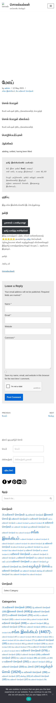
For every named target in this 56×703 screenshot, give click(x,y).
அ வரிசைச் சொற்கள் (13, 514)
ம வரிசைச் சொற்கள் (19, 561)
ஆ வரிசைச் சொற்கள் (34, 515)
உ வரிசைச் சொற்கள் (38, 519)
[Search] (51, 498)
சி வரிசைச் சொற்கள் (43, 637)
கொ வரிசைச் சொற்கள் (34, 627)
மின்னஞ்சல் (7, 459)
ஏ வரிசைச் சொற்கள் (22, 523)
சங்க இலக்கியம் (8, 91)
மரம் (3, 562)
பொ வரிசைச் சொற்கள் (43, 558)
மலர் (7, 562)
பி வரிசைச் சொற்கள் (30, 654)
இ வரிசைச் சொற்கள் (18, 519)
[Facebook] (4, 481)
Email (8, 315)
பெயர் (7, 449)
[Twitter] (9, 481)
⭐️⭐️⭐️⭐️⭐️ (8, 239)
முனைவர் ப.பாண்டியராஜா (15, 222)
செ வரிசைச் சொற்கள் (35, 543)
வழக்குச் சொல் (39, 566)
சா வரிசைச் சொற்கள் (40, 539)
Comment (10, 338)
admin (7, 88)
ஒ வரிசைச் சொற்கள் (35, 523)
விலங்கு (39, 571)
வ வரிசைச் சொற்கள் (34, 672)
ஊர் (49, 519)
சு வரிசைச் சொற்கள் (21, 543)
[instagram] (24, 481)
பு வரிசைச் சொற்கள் (25, 557)
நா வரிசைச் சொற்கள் (10, 651)
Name (8, 304)
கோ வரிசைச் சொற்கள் (23, 533)
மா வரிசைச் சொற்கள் (38, 562)
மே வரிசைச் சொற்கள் (24, 91)
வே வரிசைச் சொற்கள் (34, 574)
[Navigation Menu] (51, 6)
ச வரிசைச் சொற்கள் (26, 539)
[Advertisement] (28, 41)
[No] (52, 694)
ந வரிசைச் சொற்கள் (32, 550)
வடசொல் (23, 566)
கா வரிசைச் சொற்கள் (20, 527)
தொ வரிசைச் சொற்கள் (16, 550)
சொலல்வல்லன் (8, 271)
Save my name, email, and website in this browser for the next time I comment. (27, 377)
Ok (28, 699)
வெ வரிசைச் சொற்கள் (18, 574)
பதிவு (28, 239)
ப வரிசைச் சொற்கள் (19, 554)
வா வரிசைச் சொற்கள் (28, 571)
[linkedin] (19, 481)
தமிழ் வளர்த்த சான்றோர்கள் (16, 230)
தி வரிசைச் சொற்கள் (18, 547)
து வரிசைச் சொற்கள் (33, 547)
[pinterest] (14, 481)
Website (8, 326)
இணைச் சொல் (18, 611)
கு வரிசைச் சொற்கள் (37, 527)
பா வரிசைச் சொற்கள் (38, 554)
